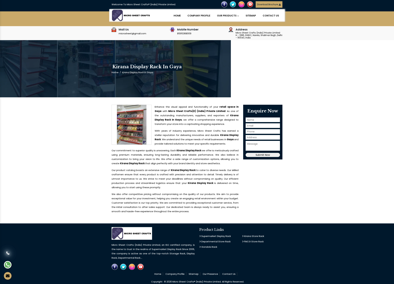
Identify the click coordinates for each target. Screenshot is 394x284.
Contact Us (271, 15)
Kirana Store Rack (253, 236)
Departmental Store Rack (216, 241)
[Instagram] (241, 4)
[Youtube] (250, 4)
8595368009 (184, 33)
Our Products (227, 15)
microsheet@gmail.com (132, 33)
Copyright (157, 281)
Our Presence (210, 274)
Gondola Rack (209, 246)
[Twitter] (233, 4)
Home (177, 15)
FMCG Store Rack (253, 241)
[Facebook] (224, 4)
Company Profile (198, 15)
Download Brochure (268, 4)
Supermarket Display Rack (216, 236)
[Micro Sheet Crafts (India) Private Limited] (131, 15)
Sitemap (251, 15)
